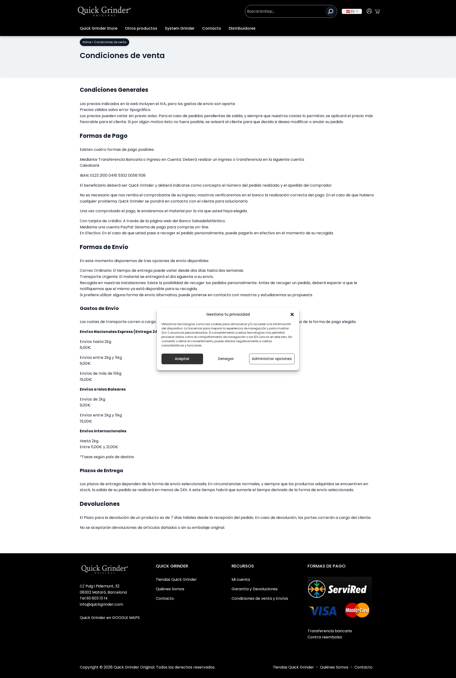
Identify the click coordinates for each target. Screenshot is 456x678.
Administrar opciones (272, 358)
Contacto (211, 28)
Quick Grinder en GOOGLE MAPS (110, 617)
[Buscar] (330, 11)
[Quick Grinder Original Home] (104, 11)
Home (87, 42)
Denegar (226, 358)
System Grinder (180, 28)
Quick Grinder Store (98, 28)
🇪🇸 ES (352, 11)
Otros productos (141, 28)
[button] (292, 314)
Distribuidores (242, 28)
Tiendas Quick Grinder (293, 667)
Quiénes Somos (334, 667)
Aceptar (182, 358)
